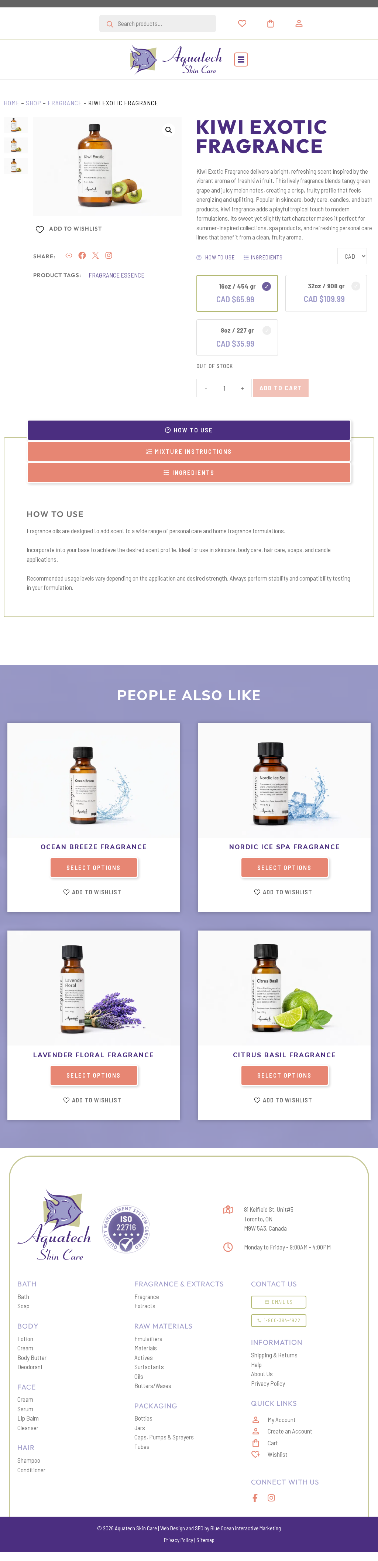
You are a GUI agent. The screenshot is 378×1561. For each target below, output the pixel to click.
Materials (145, 1347)
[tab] (189, 430)
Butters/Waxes (152, 1385)
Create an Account (290, 1431)
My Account (282, 1419)
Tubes (142, 1446)
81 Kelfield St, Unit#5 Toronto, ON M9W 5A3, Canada (268, 1218)
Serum (25, 1408)
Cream (25, 1347)
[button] (241, 59)
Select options (93, 867)
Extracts (144, 1305)
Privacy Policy (268, 1383)
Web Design (172, 1528)
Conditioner (31, 1469)
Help (256, 1364)
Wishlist (278, 1454)
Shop (33, 102)
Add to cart (281, 387)
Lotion (25, 1338)
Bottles (143, 1418)
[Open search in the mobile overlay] (158, 23)
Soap (23, 1305)
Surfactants (149, 1366)
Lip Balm (28, 1418)
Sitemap (205, 1540)
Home (12, 102)
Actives (143, 1357)
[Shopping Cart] (279, 23)
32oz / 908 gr (326, 286)
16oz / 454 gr (237, 286)
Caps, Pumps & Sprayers (164, 1437)
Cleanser (27, 1427)
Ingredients (267, 257)
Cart (273, 1442)
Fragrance (65, 102)
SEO (199, 1528)
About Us (262, 1373)
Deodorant (30, 1366)
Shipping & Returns (274, 1354)
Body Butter (32, 1357)
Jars (139, 1427)
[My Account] (299, 23)
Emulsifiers (148, 1338)
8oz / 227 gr (237, 330)
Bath (23, 1296)
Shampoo (28, 1460)
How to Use (219, 257)
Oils (138, 1376)
